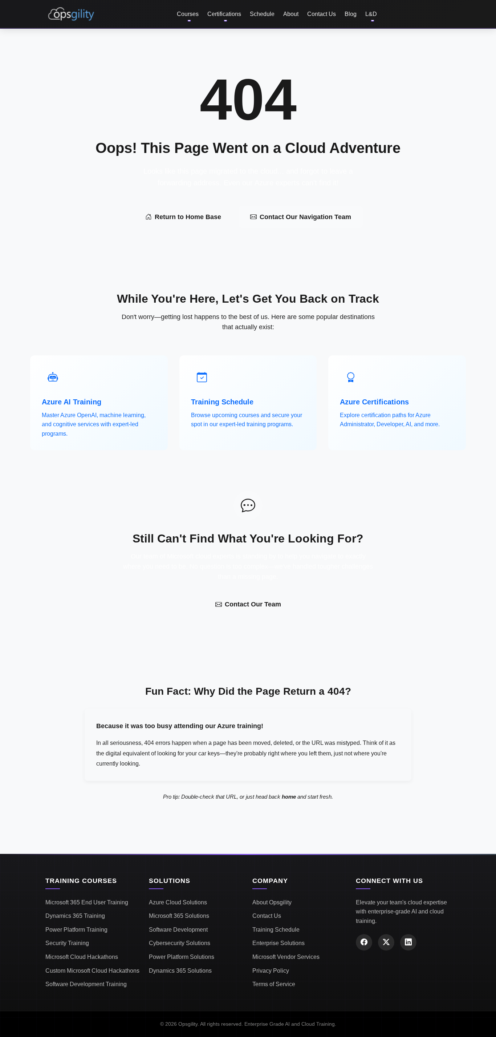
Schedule (262, 14)
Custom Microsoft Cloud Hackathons (92, 971)
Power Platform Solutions (181, 957)
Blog (351, 14)
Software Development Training (86, 984)
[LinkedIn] (408, 942)
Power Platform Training (76, 930)
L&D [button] (371, 14)
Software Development (178, 930)
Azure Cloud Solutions (178, 902)
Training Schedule (276, 930)
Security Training (67, 943)
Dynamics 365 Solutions (180, 971)
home (289, 797)
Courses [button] (188, 14)
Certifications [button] (224, 14)
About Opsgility (272, 902)
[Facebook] (364, 942)
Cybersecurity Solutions (179, 943)
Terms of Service (273, 984)
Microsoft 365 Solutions (179, 916)
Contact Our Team (253, 604)
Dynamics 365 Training (75, 916)
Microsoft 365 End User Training (86, 902)
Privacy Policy (270, 971)
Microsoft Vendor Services (286, 957)
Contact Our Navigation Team (305, 217)
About (290, 14)
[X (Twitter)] (386, 942)
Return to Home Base (188, 217)
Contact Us (321, 14)
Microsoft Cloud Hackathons (81, 957)
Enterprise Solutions (278, 943)
